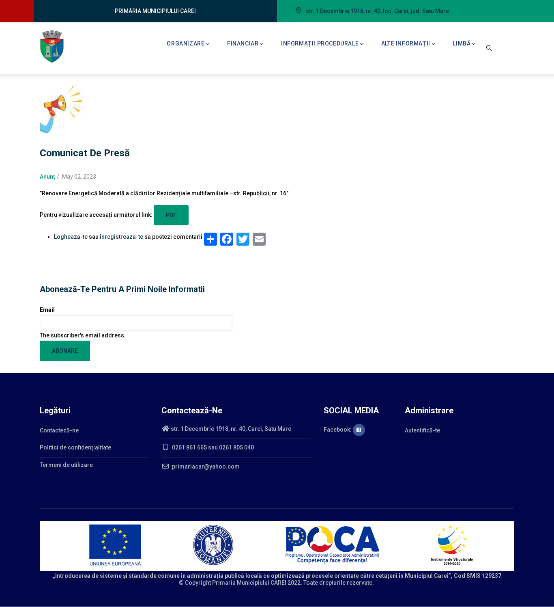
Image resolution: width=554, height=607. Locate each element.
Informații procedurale (320, 43)
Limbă (461, 43)
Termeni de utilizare (66, 465)
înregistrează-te (121, 236)
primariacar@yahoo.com (205, 466)
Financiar (242, 43)
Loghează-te (71, 236)
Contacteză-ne (59, 430)
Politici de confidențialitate (75, 447)
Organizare (185, 43)
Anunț (47, 176)
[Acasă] (52, 46)
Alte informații (405, 43)
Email (47, 310)
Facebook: (338, 429)
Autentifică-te (422, 430)
